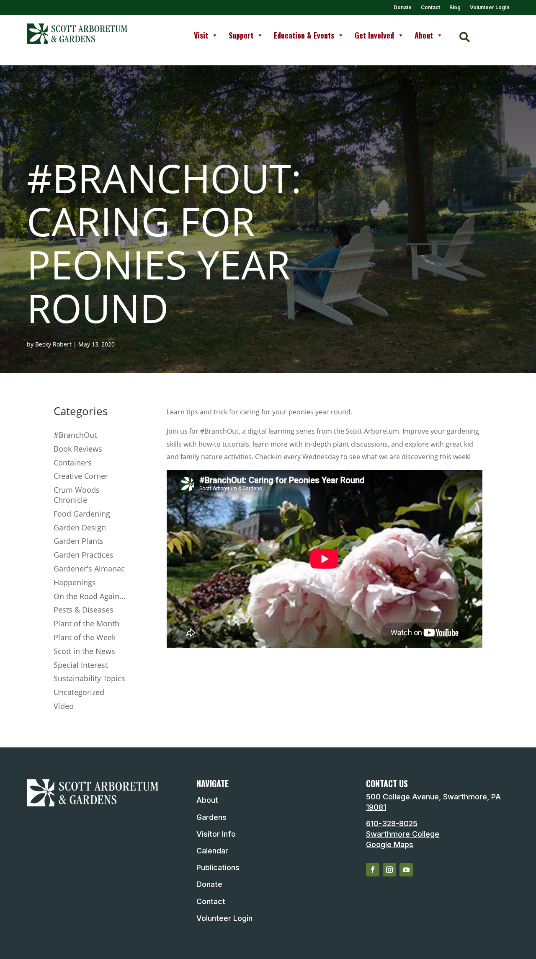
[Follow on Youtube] (406, 869)
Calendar (212, 850)
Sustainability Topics (89, 678)
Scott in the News (84, 651)
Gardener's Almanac (89, 569)
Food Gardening (82, 514)
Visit (201, 35)
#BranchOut (75, 435)
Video (64, 706)
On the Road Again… (89, 596)
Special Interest (81, 665)
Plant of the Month (86, 623)
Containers (73, 463)
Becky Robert (53, 344)
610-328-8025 (391, 823)
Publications (218, 867)
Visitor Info (216, 834)
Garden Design (80, 527)
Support (241, 35)
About (424, 35)
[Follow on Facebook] (372, 869)
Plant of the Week (85, 637)
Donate (403, 7)
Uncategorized (79, 692)
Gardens (211, 817)
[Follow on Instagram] (389, 869)
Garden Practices (83, 555)
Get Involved (374, 35)
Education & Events (304, 35)
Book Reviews (78, 449)
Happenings (75, 582)
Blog (455, 7)
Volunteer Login (489, 7)
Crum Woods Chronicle (77, 495)
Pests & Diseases (83, 610)
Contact (430, 7)
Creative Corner (81, 476)
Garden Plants (78, 541)
